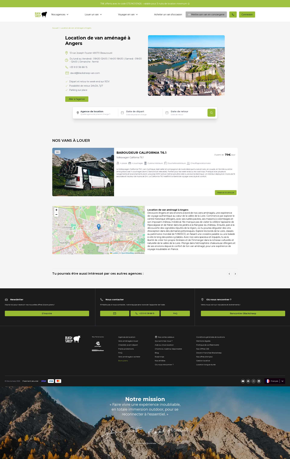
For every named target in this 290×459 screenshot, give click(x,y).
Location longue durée (206, 364)
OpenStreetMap (127, 253)
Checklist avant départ (128, 345)
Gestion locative (203, 360)
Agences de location (126, 337)
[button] (99, 227)
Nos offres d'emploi (204, 357)
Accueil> (56, 28)
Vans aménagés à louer (128, 341)
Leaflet (115, 253)
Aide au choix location (164, 345)
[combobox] (266, 381)
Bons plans (123, 360)
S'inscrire (47, 313)
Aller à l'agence (77, 99)
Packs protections (126, 349)
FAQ (120, 353)
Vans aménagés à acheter (129, 357)
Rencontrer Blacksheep (243, 313)
